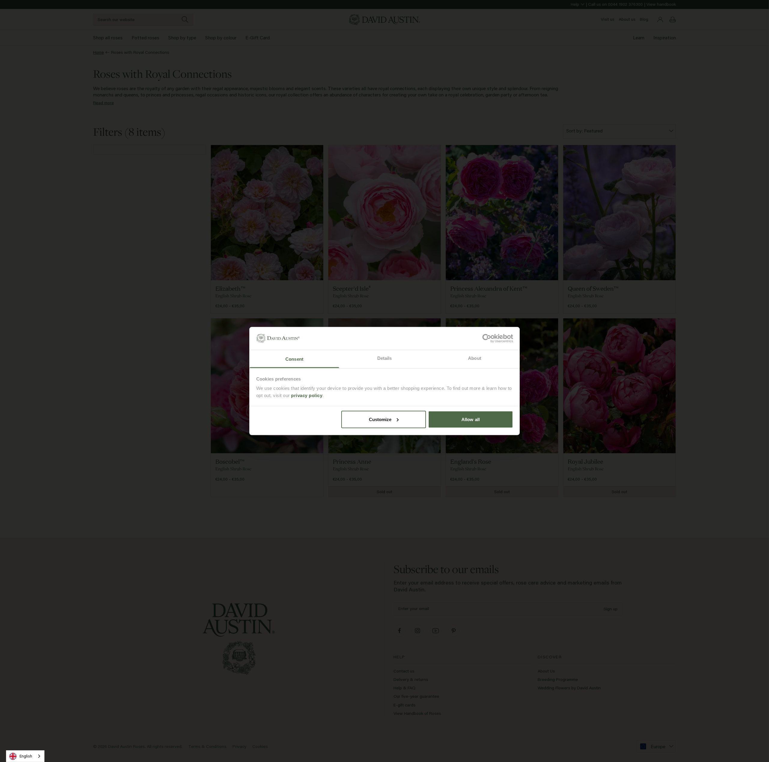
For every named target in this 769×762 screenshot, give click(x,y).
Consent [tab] (294, 359)
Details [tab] (384, 358)
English (26, 756)
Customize (380, 419)
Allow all (470, 419)
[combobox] (25, 756)
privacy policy (306, 395)
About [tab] (474, 358)
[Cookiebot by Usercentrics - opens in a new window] (486, 338)
